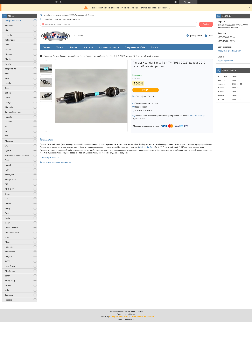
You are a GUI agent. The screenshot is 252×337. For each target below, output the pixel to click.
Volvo (7, 290)
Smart (7, 275)
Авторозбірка (11, 179)
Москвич (9, 141)
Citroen (8, 203)
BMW (7, 78)
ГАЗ (6, 136)
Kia (6, 30)
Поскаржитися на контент (119, 317)
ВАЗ (6, 126)
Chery (7, 208)
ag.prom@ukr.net (225, 60)
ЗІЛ (6, 184)
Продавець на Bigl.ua (126, 314)
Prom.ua (139, 311)
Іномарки (9, 295)
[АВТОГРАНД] (55, 35)
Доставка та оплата (109, 47)
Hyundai (8, 35)
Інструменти (10, 68)
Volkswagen (10, 40)
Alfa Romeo (10, 251)
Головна (46, 47)
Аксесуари (9, 174)
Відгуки (154, 47)
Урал (7, 237)
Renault (8, 117)
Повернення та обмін (135, 47)
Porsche (8, 299)
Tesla (7, 218)
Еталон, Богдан (11, 227)
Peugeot (8, 247)
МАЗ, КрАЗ (9, 189)
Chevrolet (9, 107)
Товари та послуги (13, 20)
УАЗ (6, 131)
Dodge (8, 102)
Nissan (8, 49)
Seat (7, 213)
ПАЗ (7, 160)
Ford (7, 44)
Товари (59, 47)
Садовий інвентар (13, 112)
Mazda (8, 59)
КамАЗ (8, 165)
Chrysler (8, 256)
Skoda (7, 242)
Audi (7, 73)
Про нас (74, 47)
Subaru (8, 92)
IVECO (7, 261)
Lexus (7, 97)
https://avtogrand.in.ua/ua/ (229, 50)
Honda (8, 83)
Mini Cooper (10, 271)
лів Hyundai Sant (146, 147)
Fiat (6, 198)
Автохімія (9, 25)
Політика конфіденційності (143, 317)
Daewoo (8, 121)
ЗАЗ (6, 145)
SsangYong (10, 280)
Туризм (8, 150)
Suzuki (8, 285)
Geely (7, 222)
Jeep (7, 88)
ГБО (7, 169)
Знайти (206, 24)
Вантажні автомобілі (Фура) (17, 155)
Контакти (88, 47)
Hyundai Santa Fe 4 (75, 56)
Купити (145, 89)
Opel (7, 194)
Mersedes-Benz (12, 232)
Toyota (8, 64)
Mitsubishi (9, 54)
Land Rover (10, 266)
